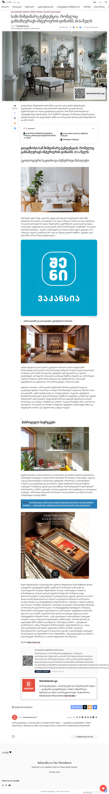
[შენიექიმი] (103, 788)
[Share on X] (73, 27)
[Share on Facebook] (70, 27)
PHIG (57, 791)
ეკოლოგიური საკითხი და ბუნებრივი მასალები (74, 134)
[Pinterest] (82, 717)
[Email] (76, 27)
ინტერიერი (26, 11)
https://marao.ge (33, 642)
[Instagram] (80, 717)
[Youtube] (9, 785)
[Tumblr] (91, 717)
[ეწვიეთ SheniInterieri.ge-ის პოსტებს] (14, 717)
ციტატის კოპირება (42, 671)
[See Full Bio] (76, 695)
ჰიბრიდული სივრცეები (71, 139)
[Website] (74, 717)
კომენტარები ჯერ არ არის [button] (85, 736)
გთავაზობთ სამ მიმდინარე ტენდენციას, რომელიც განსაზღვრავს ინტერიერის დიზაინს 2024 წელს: (40, 135)
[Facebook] (77, 717)
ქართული (88, 792)
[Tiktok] (85, 717)
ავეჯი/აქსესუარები (16, 11)
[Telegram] (96, 717)
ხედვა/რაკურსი (55, 11)
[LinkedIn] (88, 717)
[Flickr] (93, 717)
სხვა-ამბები (46, 11)
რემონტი (33, 11)
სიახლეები (39, 11)
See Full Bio (69, 695)
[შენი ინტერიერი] (10, 2)
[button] (95, 2)
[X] (6, 785)
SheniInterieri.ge (22, 26)
